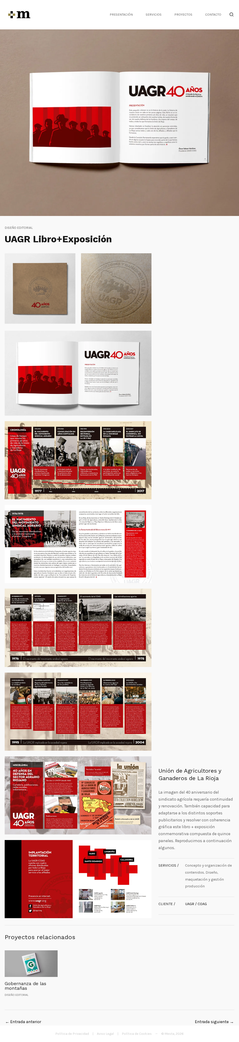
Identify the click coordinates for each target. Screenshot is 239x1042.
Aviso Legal (105, 1034)
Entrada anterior (23, 1022)
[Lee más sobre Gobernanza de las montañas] (31, 963)
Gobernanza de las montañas (25, 986)
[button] (231, 15)
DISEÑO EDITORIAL (19, 228)
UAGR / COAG (196, 904)
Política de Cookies (137, 1034)
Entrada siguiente (214, 1022)
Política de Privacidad (72, 1034)
